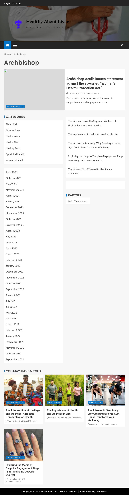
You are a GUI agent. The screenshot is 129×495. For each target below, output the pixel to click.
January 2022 (13, 335)
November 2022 (15, 277)
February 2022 (14, 329)
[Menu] (15, 45)
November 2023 (15, 213)
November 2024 (15, 189)
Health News (13, 136)
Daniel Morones (93, 93)
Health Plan (12, 142)
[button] (15, 45)
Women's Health (15, 107)
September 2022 (15, 289)
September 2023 (15, 224)
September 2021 (15, 359)
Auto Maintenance (78, 200)
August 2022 (13, 294)
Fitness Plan (13, 130)
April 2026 (11, 172)
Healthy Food (13, 148)
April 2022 (11, 318)
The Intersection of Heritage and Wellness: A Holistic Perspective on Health (23, 414)
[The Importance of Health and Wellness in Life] (64, 390)
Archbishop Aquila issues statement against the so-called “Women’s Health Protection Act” (94, 83)
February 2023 (14, 259)
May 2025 (11, 183)
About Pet (11, 124)
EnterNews (86, 491)
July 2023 (11, 236)
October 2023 (13, 218)
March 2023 (12, 254)
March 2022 (12, 324)
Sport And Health (15, 154)
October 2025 (13, 177)
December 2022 (14, 271)
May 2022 (11, 312)
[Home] (7, 45)
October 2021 (13, 353)
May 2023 (11, 242)
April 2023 (11, 248)
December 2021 (14, 341)
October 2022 (13, 283)
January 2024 (13, 201)
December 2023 (14, 207)
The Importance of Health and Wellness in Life (93, 134)
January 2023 (13, 265)
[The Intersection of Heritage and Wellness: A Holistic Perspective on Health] (23, 390)
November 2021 (15, 347)
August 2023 (13, 230)
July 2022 (11, 300)
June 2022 (11, 306)
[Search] (122, 45)
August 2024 (13, 195)
